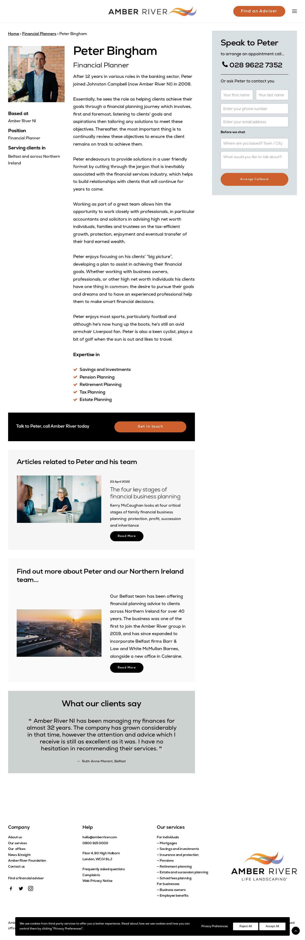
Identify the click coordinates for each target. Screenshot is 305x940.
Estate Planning (96, 400)
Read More (127, 536)
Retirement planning (176, 867)
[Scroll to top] (296, 931)
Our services (17, 843)
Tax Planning (92, 392)
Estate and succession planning (184, 872)
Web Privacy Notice (97, 881)
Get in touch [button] (150, 427)
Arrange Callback (254, 179)
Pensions (167, 861)
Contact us (16, 867)
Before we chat (233, 132)
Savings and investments (179, 849)
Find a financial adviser (26, 878)
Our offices (16, 849)
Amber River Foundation (27, 861)
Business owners (172, 890)
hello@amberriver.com (99, 837)
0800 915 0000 (95, 843)
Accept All (272, 926)
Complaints (91, 875)
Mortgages (168, 843)
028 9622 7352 (255, 65)
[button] (59, 499)
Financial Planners (39, 34)
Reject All (245, 926)
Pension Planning (97, 377)
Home (13, 34)
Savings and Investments (105, 370)
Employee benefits (174, 896)
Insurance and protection (179, 855)
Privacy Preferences (214, 926)
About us (15, 837)
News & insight (19, 855)
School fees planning (175, 878)
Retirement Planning (101, 385)
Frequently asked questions (103, 869)
